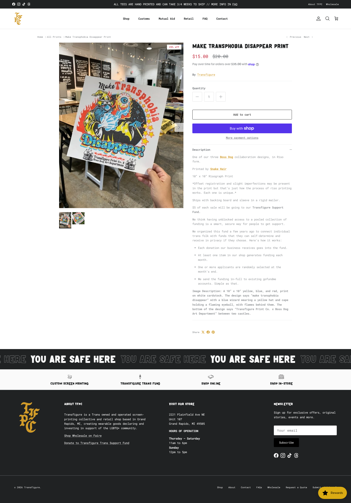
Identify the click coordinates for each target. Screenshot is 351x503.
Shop (126, 18)
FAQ (234, 4)
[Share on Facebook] (208, 332)
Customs (144, 18)
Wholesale (332, 4)
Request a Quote (296, 487)
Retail (189, 18)
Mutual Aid (167, 18)
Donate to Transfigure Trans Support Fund (96, 443)
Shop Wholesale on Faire (83, 435)
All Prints (54, 37)
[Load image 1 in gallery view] (121, 125)
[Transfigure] (18, 19)
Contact (222, 18)
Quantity (198, 88)
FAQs (259, 487)
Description (201, 150)
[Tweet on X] (203, 332)
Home (40, 37)
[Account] (317, 18)
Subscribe (286, 442)
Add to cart (242, 114)
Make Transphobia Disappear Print (88, 37)
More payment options (242, 138)
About (231, 487)
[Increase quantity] (221, 97)
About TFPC (315, 4)
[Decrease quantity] (197, 97)
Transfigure (206, 74)
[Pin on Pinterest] (213, 332)
